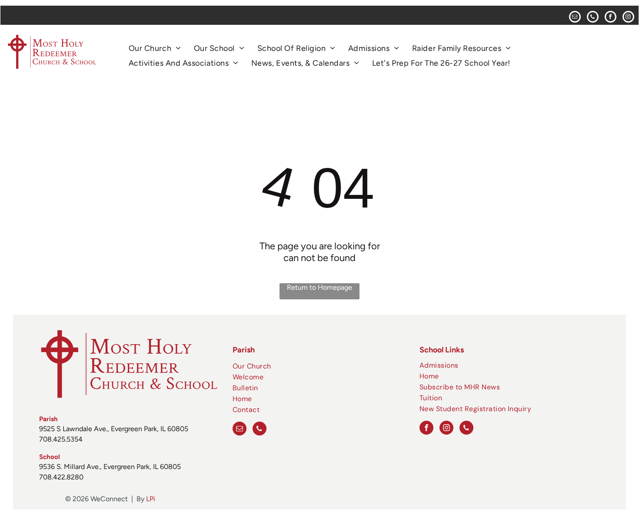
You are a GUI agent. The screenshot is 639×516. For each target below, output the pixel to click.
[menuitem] (154, 48)
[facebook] (610, 18)
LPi (150, 499)
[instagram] (628, 18)
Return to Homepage (319, 287)
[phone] (593, 18)
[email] (575, 18)
